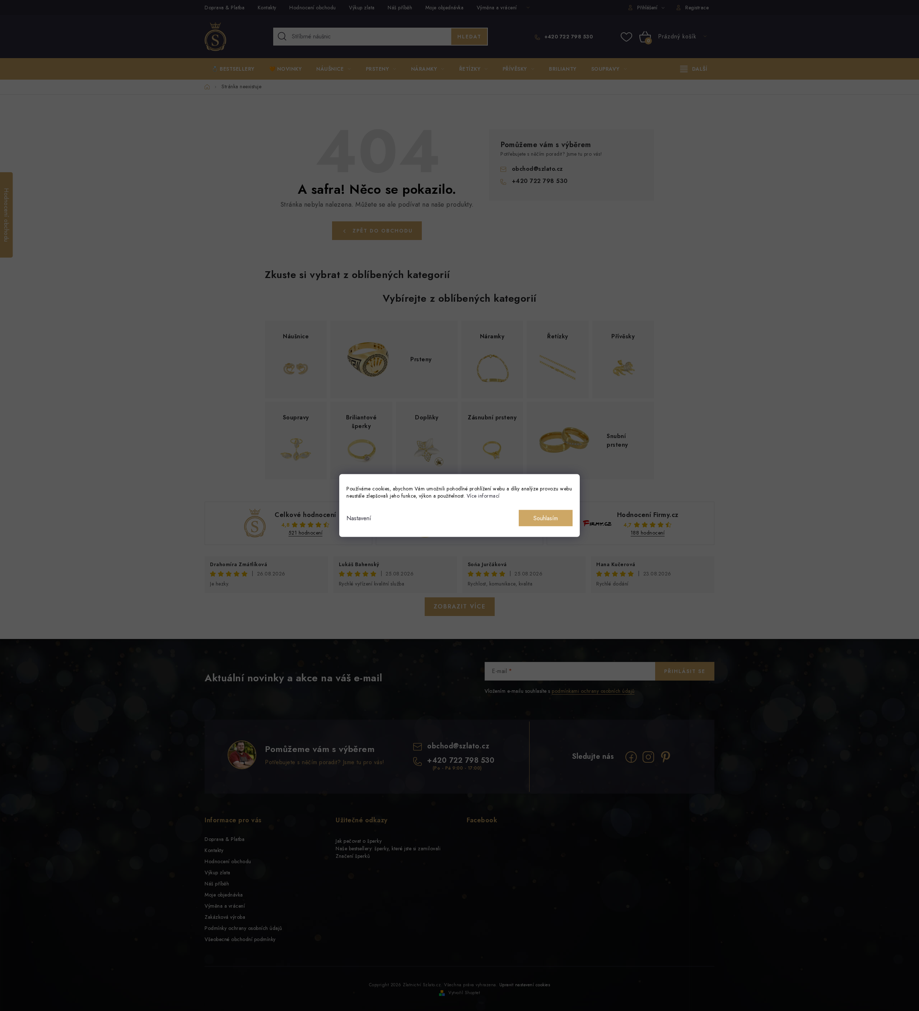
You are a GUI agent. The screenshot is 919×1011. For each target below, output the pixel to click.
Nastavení (358, 518)
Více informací (483, 495)
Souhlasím (545, 518)
